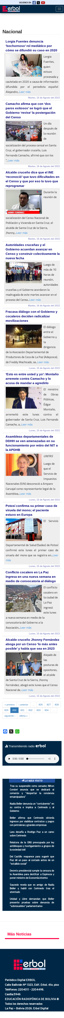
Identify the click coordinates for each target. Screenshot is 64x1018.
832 (30, 710)
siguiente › (9, 715)
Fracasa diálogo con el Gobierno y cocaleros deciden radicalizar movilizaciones (31, 316)
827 (49, 704)
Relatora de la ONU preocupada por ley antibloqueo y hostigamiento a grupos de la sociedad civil (32, 846)
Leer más (25, 92)
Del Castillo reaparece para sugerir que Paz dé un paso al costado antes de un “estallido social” (32, 860)
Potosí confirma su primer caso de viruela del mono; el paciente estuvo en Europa (31, 510)
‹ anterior (23, 704)
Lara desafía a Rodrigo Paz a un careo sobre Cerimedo (32, 833)
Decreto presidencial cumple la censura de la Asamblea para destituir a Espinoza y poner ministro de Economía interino (32, 874)
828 (57, 704)
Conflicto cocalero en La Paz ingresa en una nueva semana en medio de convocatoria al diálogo (31, 577)
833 (39, 710)
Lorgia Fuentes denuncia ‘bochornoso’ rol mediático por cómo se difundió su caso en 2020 (31, 46)
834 (47, 710)
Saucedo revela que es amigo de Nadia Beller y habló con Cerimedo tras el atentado (32, 888)
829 (6, 710)
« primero (10, 704)
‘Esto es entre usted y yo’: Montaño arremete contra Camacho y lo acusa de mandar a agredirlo (32, 378)
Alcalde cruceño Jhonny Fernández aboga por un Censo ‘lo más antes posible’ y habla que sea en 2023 (32, 644)
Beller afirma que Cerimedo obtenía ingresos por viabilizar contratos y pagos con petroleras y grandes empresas (32, 821)
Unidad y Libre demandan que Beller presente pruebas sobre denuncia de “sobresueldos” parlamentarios (32, 902)
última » (23, 715)
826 (41, 704)
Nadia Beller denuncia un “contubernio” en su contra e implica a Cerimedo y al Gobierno (32, 807)
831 (22, 710)
